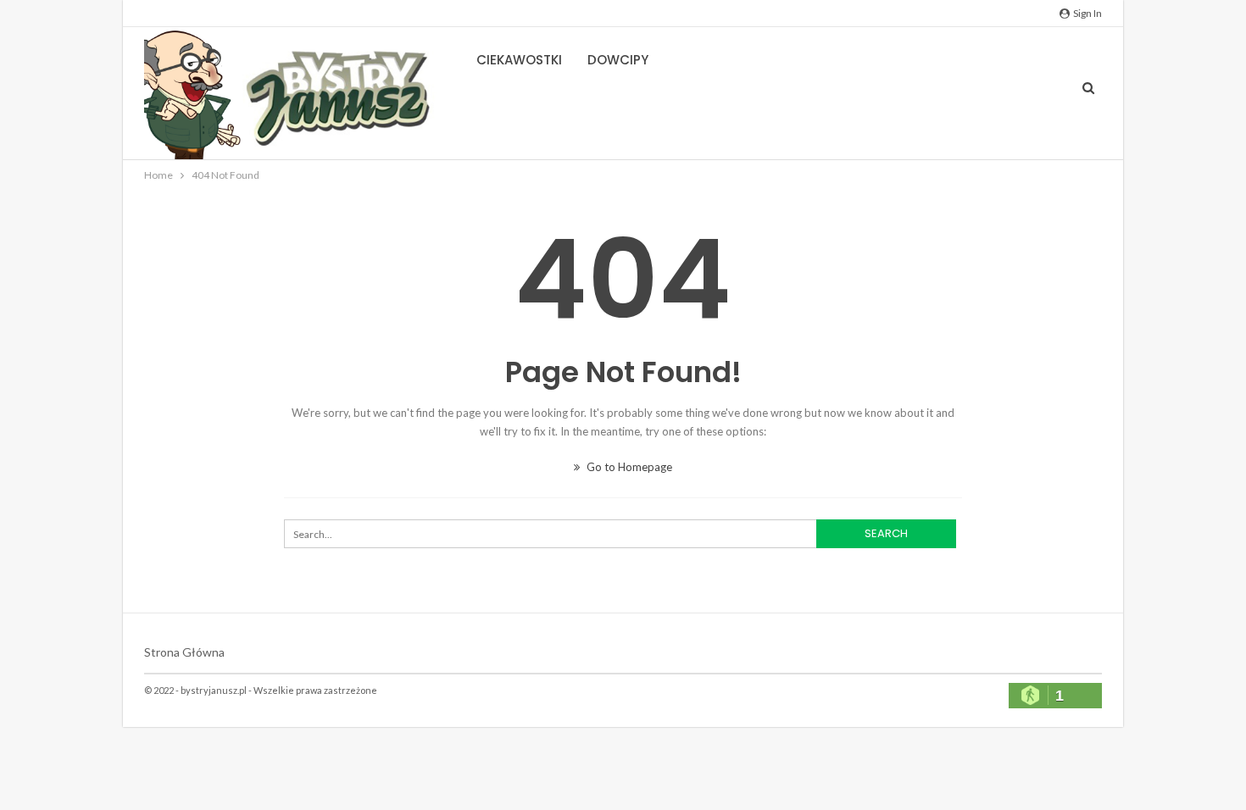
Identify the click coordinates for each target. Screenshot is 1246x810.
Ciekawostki (519, 60)
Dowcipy (617, 60)
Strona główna (184, 652)
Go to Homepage (628, 467)
